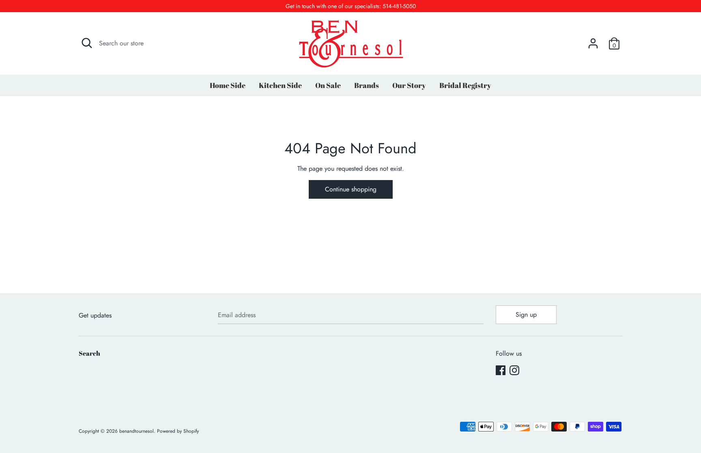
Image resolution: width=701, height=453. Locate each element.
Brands (366, 85)
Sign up (526, 314)
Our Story (409, 85)
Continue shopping (350, 189)
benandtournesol (136, 431)
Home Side (227, 85)
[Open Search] (87, 43)
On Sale (328, 85)
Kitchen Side (280, 85)
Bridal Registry (465, 85)
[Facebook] (500, 370)
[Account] (593, 40)
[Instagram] (514, 370)
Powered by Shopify (178, 431)
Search (89, 353)
